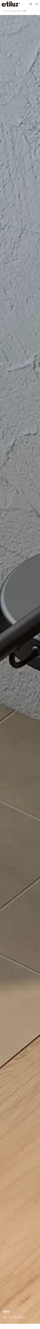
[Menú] (30, 4)
